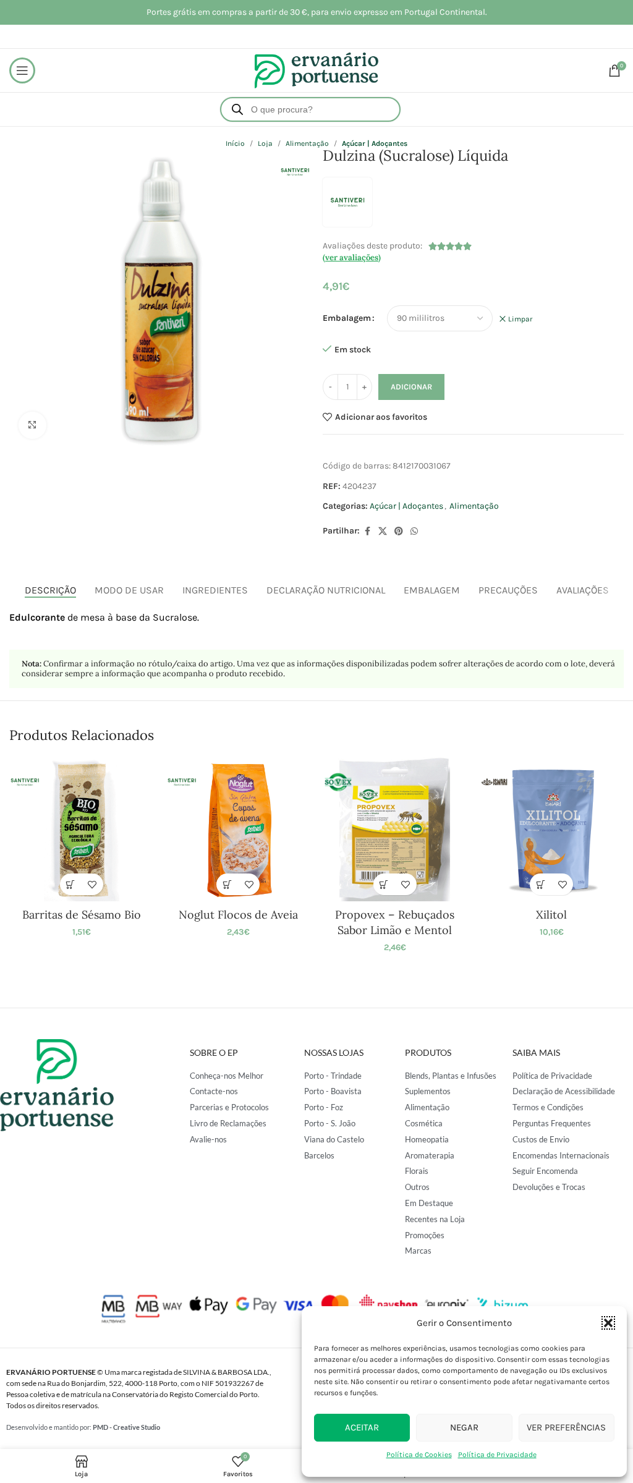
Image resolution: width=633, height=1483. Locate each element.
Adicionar (411, 386)
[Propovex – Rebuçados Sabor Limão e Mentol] (395, 829)
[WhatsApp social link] (414, 531)
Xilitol (551, 914)
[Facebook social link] (367, 531)
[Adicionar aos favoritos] (92, 884)
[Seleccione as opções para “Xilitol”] (540, 884)
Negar (464, 1427)
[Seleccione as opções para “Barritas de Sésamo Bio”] (71, 884)
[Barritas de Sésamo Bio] (81, 829)
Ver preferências (566, 1427)
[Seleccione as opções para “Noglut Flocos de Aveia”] (227, 884)
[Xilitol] (551, 829)
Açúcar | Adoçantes (406, 506)
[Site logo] (316, 69)
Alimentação (474, 506)
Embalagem (347, 318)
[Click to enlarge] (32, 426)
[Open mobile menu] (22, 70)
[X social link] (383, 531)
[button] (608, 1323)
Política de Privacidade (497, 1454)
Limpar (520, 319)
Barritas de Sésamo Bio (81, 914)
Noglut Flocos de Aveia (238, 914)
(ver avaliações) (352, 257)
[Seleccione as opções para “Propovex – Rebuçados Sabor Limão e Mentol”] (384, 884)
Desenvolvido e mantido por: (83, 1427)
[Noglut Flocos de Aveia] (238, 829)
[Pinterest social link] (399, 531)
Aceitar (362, 1427)
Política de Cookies (419, 1454)
